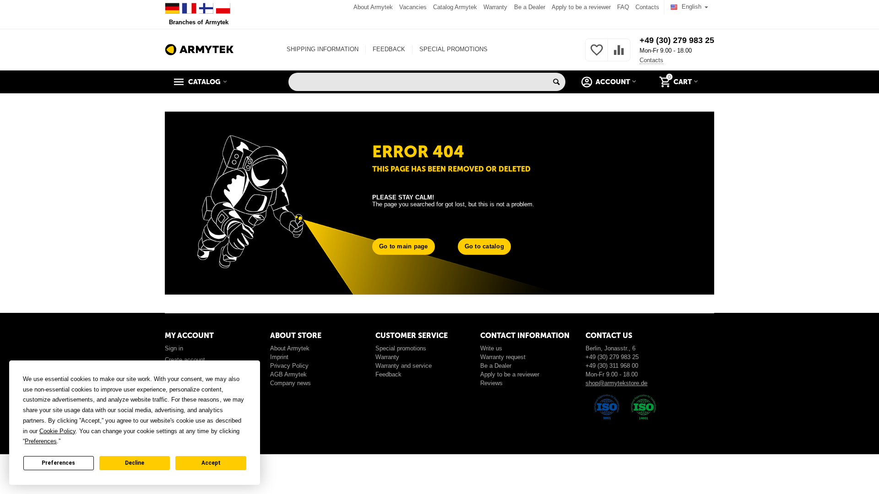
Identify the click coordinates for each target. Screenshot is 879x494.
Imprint (279, 357)
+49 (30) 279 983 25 (677, 40)
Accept (211, 463)
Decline (134, 463)
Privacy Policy (289, 365)
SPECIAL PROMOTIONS (453, 49)
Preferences (58, 463)
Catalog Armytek (455, 7)
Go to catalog (484, 246)
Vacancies (413, 7)
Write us (491, 348)
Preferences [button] (41, 441)
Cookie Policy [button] (57, 431)
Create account (185, 359)
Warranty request (503, 357)
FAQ (623, 7)
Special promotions (400, 348)
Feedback (388, 374)
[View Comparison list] (619, 55)
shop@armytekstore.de (616, 383)
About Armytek (373, 7)
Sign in (174, 348)
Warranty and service (403, 365)
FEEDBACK (389, 49)
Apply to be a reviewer (581, 7)
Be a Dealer (529, 7)
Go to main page (403, 246)
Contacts (647, 7)
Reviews (491, 383)
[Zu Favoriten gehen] (596, 55)
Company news (290, 383)
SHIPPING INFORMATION (322, 49)
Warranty (495, 7)
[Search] (556, 82)
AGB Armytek (288, 374)
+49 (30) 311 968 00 (612, 365)
